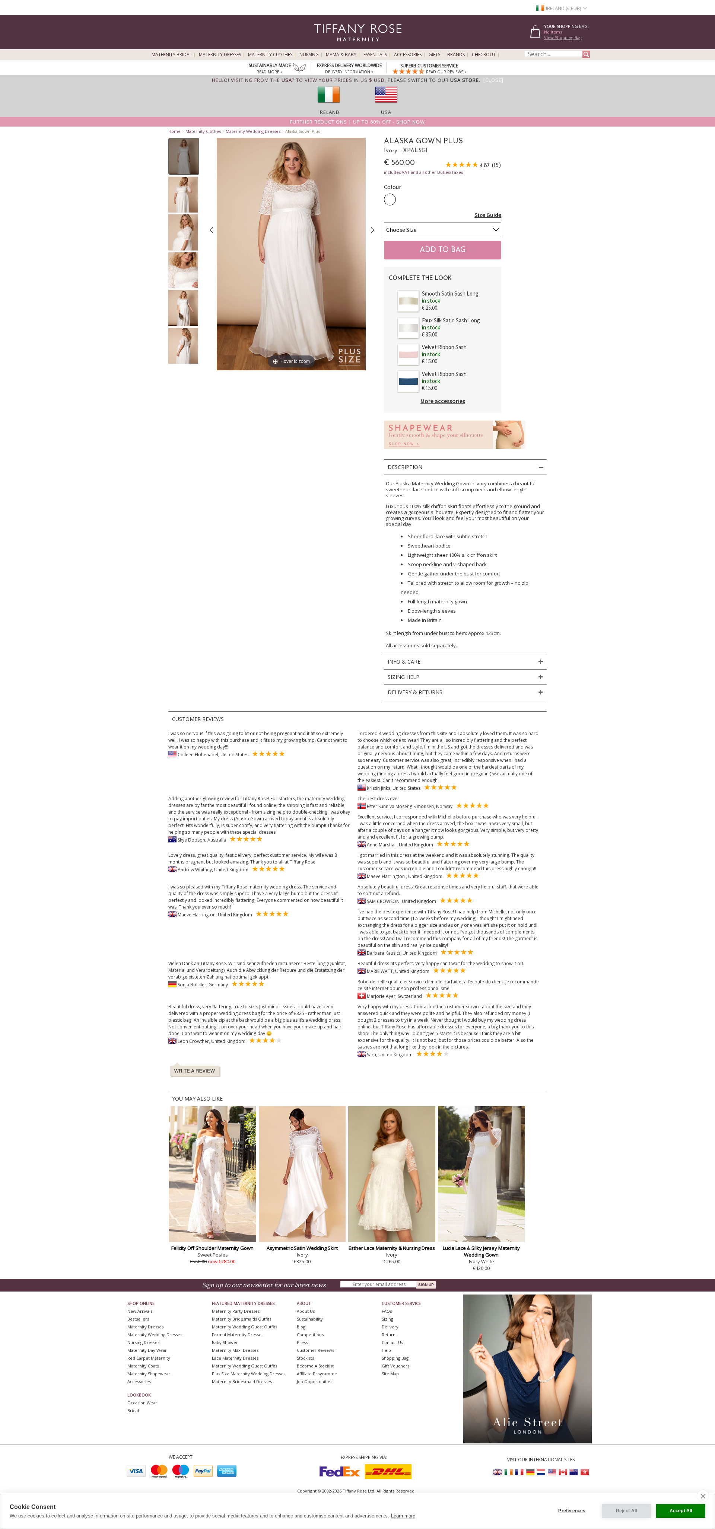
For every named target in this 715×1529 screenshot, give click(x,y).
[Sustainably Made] (299, 69)
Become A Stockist (315, 1366)
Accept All (681, 1510)
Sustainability (310, 1319)
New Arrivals (139, 1311)
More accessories (442, 401)
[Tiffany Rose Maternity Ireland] (508, 1472)
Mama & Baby (341, 54)
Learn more (403, 1516)
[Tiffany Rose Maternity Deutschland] (530, 1472)
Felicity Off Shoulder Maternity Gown (212, 1248)
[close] (703, 1496)
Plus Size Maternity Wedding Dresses (248, 1373)
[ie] (329, 105)
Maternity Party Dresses (236, 1311)
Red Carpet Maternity (148, 1358)
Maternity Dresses (220, 54)
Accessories (408, 54)
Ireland (329, 112)
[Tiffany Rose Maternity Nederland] (541, 1472)
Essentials (375, 54)
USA (386, 112)
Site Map (390, 1373)
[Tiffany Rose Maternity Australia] (573, 1472)
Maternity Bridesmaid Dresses (242, 1381)
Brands (456, 54)
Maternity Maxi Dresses (235, 1350)
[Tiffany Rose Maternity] (323, 46)
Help (386, 1350)
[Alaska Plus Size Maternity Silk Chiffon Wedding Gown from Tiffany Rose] (183, 156)
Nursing (309, 54)
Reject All (626, 1510)
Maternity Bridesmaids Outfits (241, 1319)
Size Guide (487, 214)
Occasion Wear (142, 1402)
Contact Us (392, 1342)
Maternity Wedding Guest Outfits (244, 1327)
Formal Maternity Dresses (237, 1334)
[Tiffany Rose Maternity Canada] (562, 1472)
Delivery (390, 1327)
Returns (389, 1334)
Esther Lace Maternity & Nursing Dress (392, 1248)
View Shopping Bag (563, 37)
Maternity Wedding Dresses (253, 131)
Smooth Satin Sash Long (450, 293)
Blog (301, 1327)
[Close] (493, 80)
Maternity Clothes (270, 54)
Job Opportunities (314, 1381)
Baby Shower (225, 1342)
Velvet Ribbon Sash (444, 347)
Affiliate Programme (317, 1373)
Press (302, 1342)
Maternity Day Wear (147, 1350)
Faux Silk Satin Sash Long (451, 320)
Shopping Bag (395, 1358)
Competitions (310, 1334)
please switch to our (433, 80)
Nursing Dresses (143, 1342)
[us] (386, 105)
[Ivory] (390, 199)
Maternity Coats (143, 1366)
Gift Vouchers (395, 1366)
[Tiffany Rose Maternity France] (519, 1472)
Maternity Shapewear (148, 1373)
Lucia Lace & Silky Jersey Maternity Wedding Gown (481, 1251)
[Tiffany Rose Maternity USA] (552, 1472)
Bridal (133, 1410)
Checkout (484, 54)
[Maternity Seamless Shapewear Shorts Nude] (454, 451)
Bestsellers (138, 1319)
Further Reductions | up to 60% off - (357, 121)
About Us (306, 1311)
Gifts (434, 54)
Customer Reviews (315, 1350)
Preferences (571, 1510)
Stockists (305, 1358)
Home (174, 131)
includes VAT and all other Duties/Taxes (423, 172)
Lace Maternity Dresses (235, 1358)
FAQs (387, 1311)
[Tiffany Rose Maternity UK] (498, 1472)
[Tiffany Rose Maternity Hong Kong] (584, 1472)
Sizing (387, 1319)
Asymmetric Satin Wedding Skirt (302, 1248)
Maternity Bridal (172, 54)
